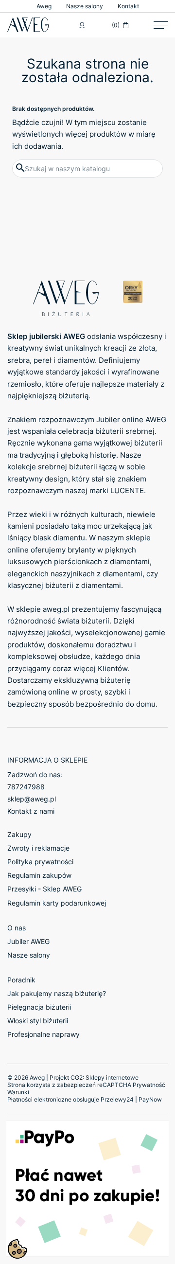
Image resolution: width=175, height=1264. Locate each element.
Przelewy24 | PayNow (131, 1099)
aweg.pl (56, 609)
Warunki (18, 1092)
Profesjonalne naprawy (43, 1034)
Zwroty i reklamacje (38, 848)
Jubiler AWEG (28, 941)
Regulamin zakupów (39, 875)
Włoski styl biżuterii (37, 1020)
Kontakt (128, 6)
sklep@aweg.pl (31, 798)
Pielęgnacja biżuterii (39, 1007)
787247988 (26, 786)
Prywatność (149, 1084)
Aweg (44, 6)
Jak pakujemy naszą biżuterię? (56, 993)
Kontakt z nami (30, 811)
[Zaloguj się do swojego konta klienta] (82, 25)
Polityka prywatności (40, 861)
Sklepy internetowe (112, 1077)
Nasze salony (84, 6)
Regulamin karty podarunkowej (56, 903)
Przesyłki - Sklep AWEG (44, 889)
